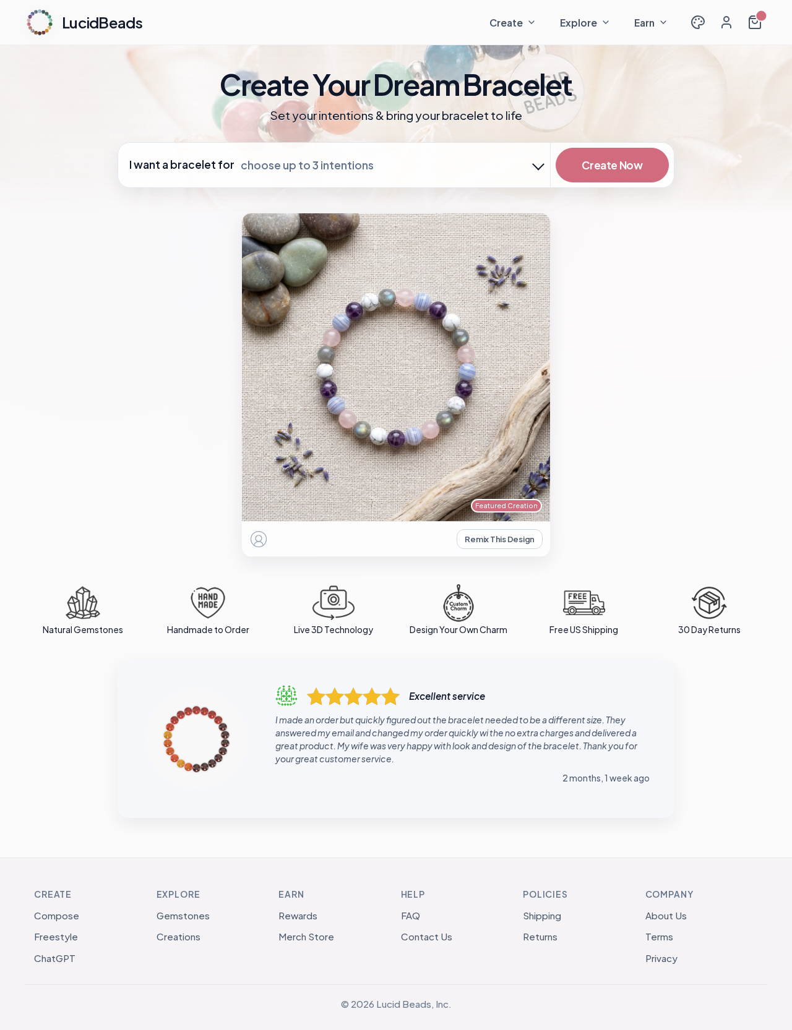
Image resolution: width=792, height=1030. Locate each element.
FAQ (410, 915)
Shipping (542, 915)
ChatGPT (54, 958)
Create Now (612, 165)
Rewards (297, 915)
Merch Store (306, 936)
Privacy (661, 958)
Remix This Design (500, 539)
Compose (56, 915)
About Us (666, 915)
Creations (178, 936)
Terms (659, 936)
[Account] (726, 22)
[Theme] (698, 22)
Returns (540, 936)
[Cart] (754, 22)
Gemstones (183, 915)
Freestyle (56, 936)
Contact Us (426, 936)
